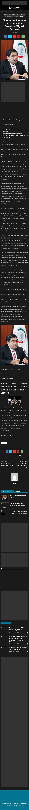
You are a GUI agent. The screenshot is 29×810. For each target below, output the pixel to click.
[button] (26, 8)
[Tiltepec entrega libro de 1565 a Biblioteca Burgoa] (4, 650)
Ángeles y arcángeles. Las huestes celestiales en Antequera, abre (16, 629)
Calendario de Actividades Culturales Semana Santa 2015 (21, 465)
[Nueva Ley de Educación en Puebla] (5, 497)
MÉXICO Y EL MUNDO (9, 16)
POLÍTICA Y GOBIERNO (19, 16)
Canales (15, 805)
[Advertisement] (14, 3)
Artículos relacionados (7, 491)
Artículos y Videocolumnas (20, 803)
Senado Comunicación (9, 374)
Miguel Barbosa (16, 443)
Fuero (9, 443)
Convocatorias (9, 805)
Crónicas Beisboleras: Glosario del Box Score (7, 464)
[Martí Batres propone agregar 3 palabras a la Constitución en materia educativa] (5, 512)
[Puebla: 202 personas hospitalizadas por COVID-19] (5, 505)
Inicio (2, 11)
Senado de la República (7, 445)
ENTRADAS (14, 14)
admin (7, 32)
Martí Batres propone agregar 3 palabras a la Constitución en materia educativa (19, 513)
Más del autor (18, 491)
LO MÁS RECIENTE (21, 14)
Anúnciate (21, 805)
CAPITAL (3, 514)
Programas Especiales (7, 803)
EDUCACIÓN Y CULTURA (4, 499)
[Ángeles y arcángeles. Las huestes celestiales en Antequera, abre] (4, 629)
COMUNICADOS (7, 14)
